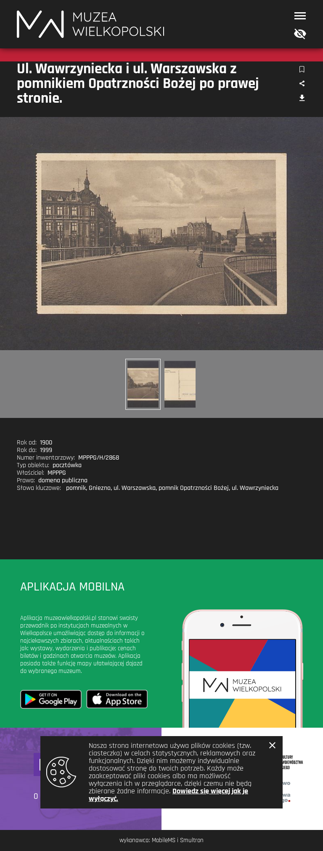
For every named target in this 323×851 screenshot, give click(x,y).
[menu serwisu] (300, 15)
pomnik (76, 488)
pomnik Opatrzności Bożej (194, 488)
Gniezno (100, 488)
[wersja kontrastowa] (298, 34)
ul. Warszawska (135, 488)
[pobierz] (301, 99)
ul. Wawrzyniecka (255, 488)
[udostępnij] (301, 84)
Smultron (192, 840)
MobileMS (163, 840)
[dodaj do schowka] (301, 70)
